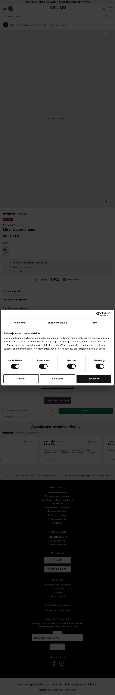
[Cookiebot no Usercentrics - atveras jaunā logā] (98, 314)
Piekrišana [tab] (19, 322)
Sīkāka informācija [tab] (57, 322)
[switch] (43, 366)
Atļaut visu (94, 378)
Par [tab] (95, 322)
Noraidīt (21, 378)
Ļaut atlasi (57, 378)
